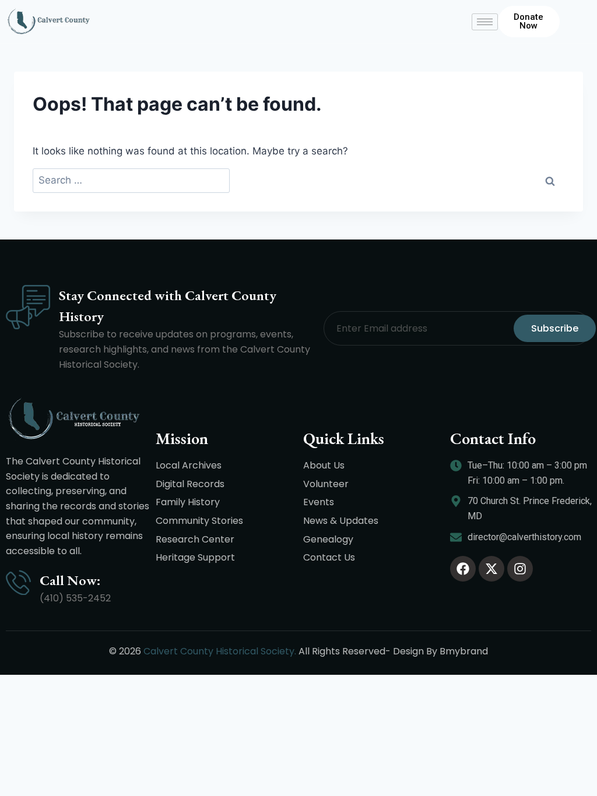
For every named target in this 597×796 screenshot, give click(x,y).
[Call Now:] (18, 582)
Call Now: (70, 580)
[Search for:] (131, 180)
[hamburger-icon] (485, 21)
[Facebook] (463, 569)
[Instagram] (520, 569)
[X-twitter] (491, 569)
